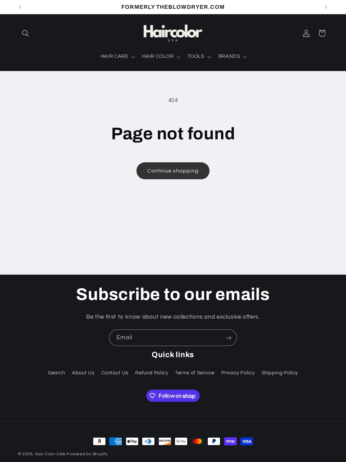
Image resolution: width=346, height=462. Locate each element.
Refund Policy (151, 372)
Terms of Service (195, 372)
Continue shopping (173, 171)
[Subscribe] (229, 337)
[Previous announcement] (20, 7)
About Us (83, 372)
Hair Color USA (50, 454)
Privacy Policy (237, 372)
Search (56, 372)
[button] (25, 33)
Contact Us (114, 372)
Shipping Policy (280, 372)
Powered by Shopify (87, 454)
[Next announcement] (326, 7)
